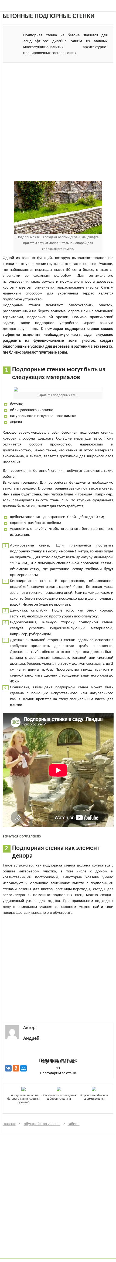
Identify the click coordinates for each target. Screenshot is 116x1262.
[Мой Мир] (23, 1068)
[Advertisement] (58, 120)
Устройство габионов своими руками (94, 1097)
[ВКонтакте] (8, 1068)
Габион (74, 1124)
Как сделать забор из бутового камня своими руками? (23, 1099)
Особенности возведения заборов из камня (59, 1097)
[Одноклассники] (16, 1068)
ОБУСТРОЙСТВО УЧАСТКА (42, 1124)
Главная (9, 1124)
